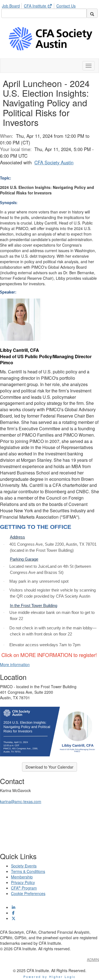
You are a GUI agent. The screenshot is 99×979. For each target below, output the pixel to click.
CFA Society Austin (53, 162)
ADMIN (93, 959)
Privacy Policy (23, 882)
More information (15, 664)
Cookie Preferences (28, 893)
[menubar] (40, 5)
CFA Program (24, 888)
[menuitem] (12, 5)
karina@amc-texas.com (20, 801)
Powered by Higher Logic (49, 976)
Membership (22, 877)
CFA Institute (35, 6)
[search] (92, 13)
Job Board (11, 6)
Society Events (24, 866)
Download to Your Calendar (49, 767)
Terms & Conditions (28, 871)
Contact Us (66, 6)
